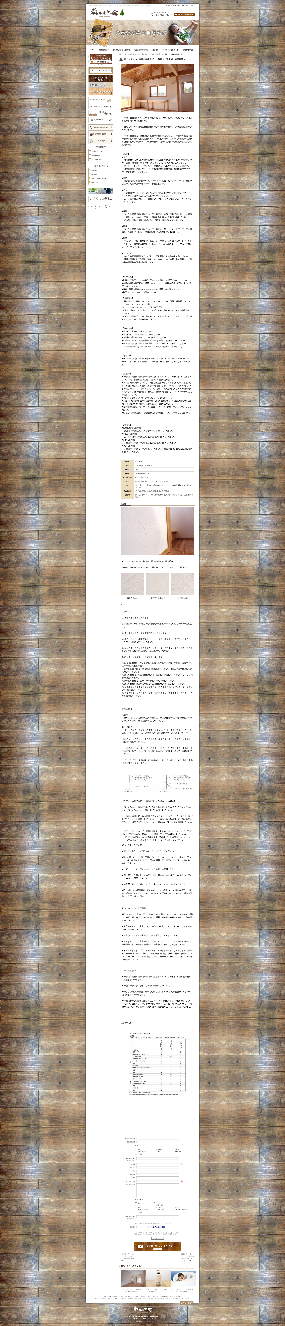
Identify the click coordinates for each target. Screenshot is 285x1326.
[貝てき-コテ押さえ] (157, 594)
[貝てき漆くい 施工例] (157, 111)
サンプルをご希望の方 (100, 1298)
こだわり (137, 1296)
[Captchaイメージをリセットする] (164, 1227)
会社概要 (168, 5)
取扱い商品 (128, 54)
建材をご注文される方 (114, 1296)
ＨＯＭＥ (105, 1296)
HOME (121, 54)
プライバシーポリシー (178, 5)
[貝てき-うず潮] (182, 594)
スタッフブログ (122, 1298)
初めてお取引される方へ (127, 1296)
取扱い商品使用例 (112, 1298)
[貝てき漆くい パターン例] (157, 555)
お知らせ (94, 170)
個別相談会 (130, 1298)
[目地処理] (157, 791)
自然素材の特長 (165, 1296)
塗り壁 (137, 54)
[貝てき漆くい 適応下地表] (157, 1128)
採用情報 (165, 1298)
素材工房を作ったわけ (175, 1296)
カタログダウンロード (153, 1296)
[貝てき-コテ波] (132, 594)
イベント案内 (138, 1298)
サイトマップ (189, 5)
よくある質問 (146, 1298)
